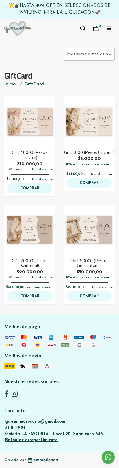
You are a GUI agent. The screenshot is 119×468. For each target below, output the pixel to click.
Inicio (10, 84)
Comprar (30, 188)
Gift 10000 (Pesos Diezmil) (29, 155)
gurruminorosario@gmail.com (35, 421)
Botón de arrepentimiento (31, 440)
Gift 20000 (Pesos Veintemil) (29, 263)
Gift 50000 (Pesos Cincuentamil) (89, 263)
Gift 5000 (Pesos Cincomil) (89, 152)
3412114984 (15, 428)
